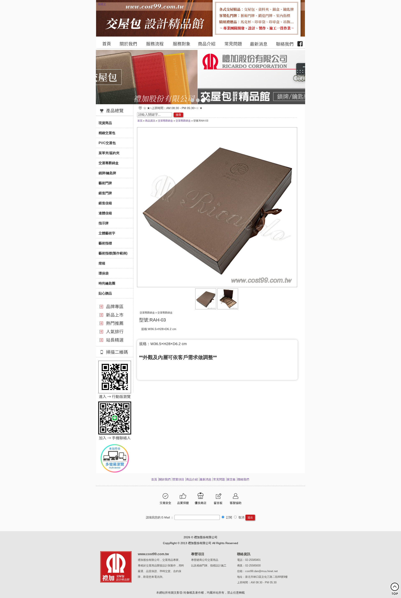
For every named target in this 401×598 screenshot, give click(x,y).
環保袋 (104, 273)
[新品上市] (114, 318)
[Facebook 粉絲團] (300, 44)
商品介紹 (192, 479)
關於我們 (165, 479)
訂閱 (228, 517)
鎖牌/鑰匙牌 (107, 173)
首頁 (139, 120)
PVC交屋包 (107, 143)
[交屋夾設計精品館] (200, 77)
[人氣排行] (114, 335)
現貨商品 (105, 123)
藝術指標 (105, 243)
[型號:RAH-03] (205, 308)
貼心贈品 (105, 293)
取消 (241, 517)
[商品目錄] (114, 115)
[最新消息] (256, 44)
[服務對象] (179, 44)
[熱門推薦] (114, 326)
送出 (250, 517)
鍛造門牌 (105, 193)
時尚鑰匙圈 (107, 283)
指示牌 (104, 223)
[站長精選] (114, 342)
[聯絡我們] (282, 44)
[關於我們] (126, 44)
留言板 (231, 479)
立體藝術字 (107, 233)
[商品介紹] (205, 44)
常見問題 (219, 479)
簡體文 (102, 4)
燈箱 (102, 263)
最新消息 (205, 479)
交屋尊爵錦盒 (109, 163)
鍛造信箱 (105, 203)
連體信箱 (105, 213)
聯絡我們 (243, 479)
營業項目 (178, 479)
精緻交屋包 (107, 133)
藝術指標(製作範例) (113, 253)
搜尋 (178, 114)
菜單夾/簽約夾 (109, 153)
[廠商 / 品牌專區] (114, 310)
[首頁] (104, 44)
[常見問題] (231, 44)
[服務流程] (152, 44)
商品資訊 (150, 120)
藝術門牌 (105, 183)
